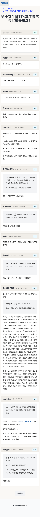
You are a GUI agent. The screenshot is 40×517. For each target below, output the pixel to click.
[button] (37, 3)
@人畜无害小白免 (24, 421)
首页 (2, 9)
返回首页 (20, 493)
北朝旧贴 (10, 9)
